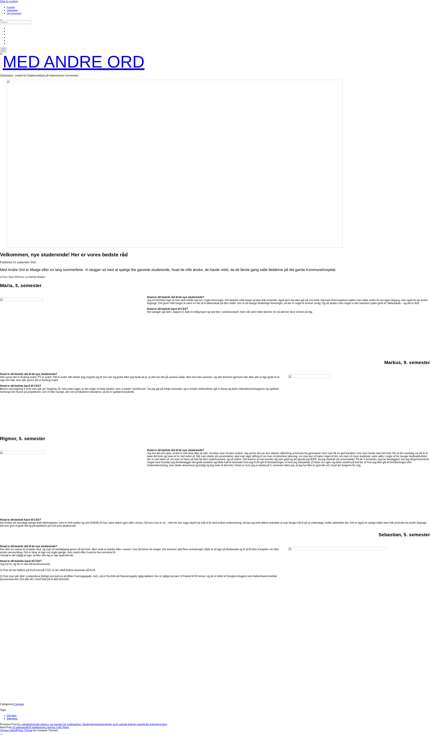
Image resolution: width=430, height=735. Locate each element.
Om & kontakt (14, 13)
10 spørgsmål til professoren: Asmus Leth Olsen (40, 727)
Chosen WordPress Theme (16, 730)
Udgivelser (12, 10)
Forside (11, 7)
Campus (19, 704)
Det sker (12, 715)
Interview (12, 718)
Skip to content (9, 1)
